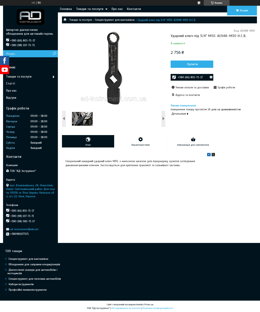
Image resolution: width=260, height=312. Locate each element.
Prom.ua (148, 304)
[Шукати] (54, 53)
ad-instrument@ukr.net (24, 229)
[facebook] (209, 155)
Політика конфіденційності (158, 308)
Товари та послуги (89, 9)
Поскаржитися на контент (126, 308)
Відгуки (11, 98)
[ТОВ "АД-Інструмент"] (30, 17)
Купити (192, 64)
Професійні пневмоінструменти (28, 289)
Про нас (117, 9)
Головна (66, 9)
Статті (10, 83)
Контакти (134, 9)
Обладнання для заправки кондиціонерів (34, 264)
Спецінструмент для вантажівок (115, 20)
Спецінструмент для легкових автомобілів (35, 279)
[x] (213, 155)
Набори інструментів (21, 284)
